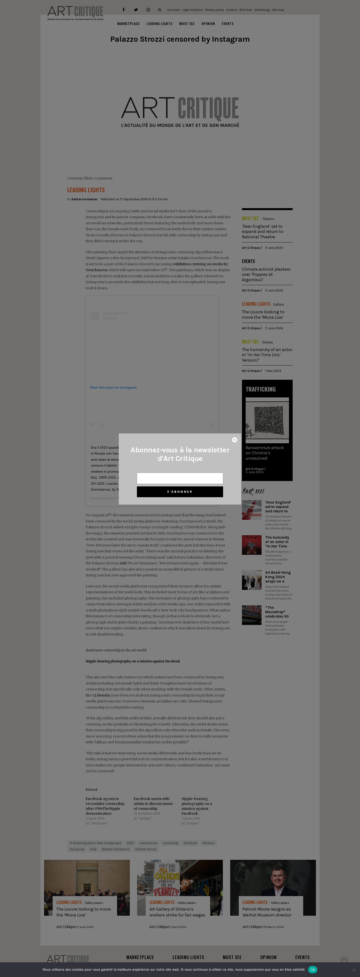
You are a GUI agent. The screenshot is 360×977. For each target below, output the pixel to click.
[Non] (353, 969)
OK (313, 970)
